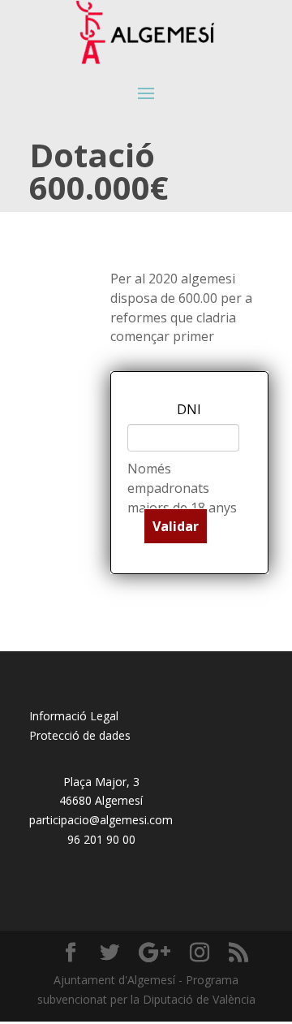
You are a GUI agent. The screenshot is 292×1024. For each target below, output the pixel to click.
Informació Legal (73, 716)
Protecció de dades (80, 735)
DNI (189, 409)
